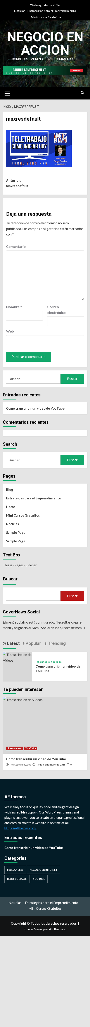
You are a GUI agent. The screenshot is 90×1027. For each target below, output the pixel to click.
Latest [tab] (13, 643)
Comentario (17, 246)
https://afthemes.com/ (20, 828)
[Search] (82, 93)
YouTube (56, 662)
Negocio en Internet (43, 869)
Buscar (10, 578)
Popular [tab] (32, 643)
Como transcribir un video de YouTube (35, 408)
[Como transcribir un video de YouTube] (17, 657)
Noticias (19, 11)
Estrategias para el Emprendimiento (52, 11)
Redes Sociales (17, 878)
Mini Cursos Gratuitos (46, 17)
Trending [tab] (56, 643)
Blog (9, 489)
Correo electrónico (57, 310)
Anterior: (17, 183)
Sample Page (15, 532)
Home (10, 507)
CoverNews (33, 929)
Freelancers (43, 662)
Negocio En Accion (45, 43)
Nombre (14, 307)
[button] (7, 92)
